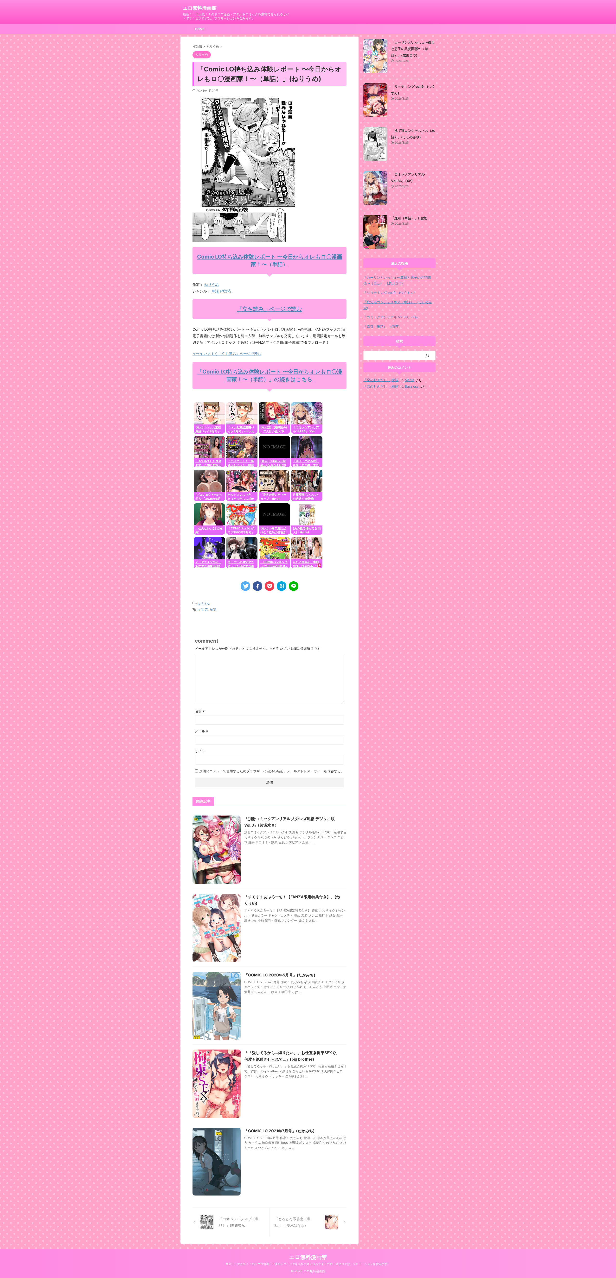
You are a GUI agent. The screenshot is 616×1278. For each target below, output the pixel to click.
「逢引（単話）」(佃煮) (409, 218)
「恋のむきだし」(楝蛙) (381, 380)
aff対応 (225, 291)
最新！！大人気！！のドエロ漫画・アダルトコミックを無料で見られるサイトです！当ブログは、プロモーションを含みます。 (308, 1264)
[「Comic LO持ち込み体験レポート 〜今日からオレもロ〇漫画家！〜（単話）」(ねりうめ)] (281, 586)
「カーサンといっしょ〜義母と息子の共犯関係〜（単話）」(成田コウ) (413, 48)
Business (411, 386)
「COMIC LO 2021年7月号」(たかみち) (279, 1130)
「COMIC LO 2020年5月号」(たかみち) (279, 975)
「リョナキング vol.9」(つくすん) (389, 293)
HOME (200, 29)
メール (201, 731)
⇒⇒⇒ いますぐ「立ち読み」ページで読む (226, 353)
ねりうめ (211, 284)
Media (409, 380)
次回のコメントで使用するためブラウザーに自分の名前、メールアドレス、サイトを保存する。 (271, 771)
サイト (200, 751)
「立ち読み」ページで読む (269, 309)
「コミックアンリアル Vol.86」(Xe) (390, 317)
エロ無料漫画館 (200, 8)
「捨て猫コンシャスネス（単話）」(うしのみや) (397, 305)
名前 (200, 711)
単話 (215, 291)
